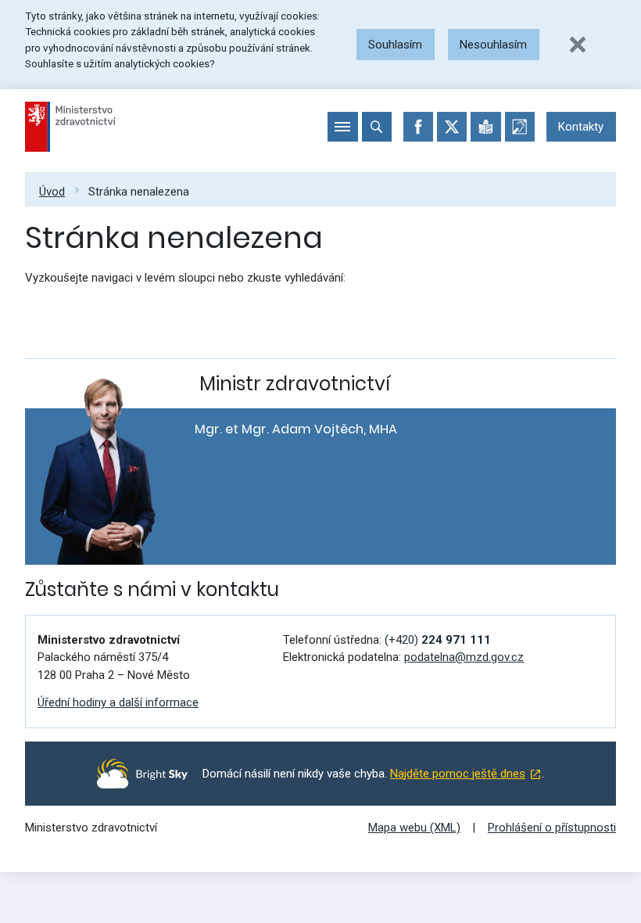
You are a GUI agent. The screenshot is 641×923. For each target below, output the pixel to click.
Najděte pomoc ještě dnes (457, 774)
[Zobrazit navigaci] (342, 127)
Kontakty (580, 127)
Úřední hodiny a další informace (118, 702)
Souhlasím (395, 45)
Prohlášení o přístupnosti (552, 828)
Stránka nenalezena (138, 192)
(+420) (438, 640)
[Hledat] (377, 127)
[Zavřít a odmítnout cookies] (578, 45)
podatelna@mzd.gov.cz (464, 657)
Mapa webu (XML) (414, 828)
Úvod (52, 192)
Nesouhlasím (493, 45)
